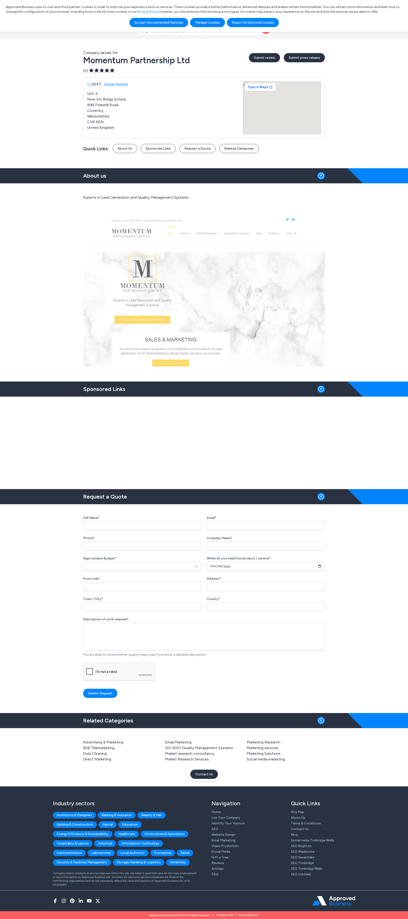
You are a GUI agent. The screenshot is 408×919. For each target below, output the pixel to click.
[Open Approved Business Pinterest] (72, 900)
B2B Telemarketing (99, 748)
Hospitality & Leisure (73, 843)
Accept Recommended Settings (158, 23)
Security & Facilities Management (82, 862)
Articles (218, 869)
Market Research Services (187, 759)
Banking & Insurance (117, 815)
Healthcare (126, 834)
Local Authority (132, 853)
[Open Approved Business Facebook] (55, 900)
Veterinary (178, 862)
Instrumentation (69, 853)
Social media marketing (266, 759)
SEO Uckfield (301, 874)
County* (213, 599)
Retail (185, 853)
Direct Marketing (97, 759)
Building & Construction (75, 824)
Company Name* (219, 538)
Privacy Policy (148, 12)
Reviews (218, 863)
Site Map (297, 812)
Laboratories (101, 853)
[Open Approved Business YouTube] (89, 900)
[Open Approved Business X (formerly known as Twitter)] (97, 900)
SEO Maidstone (302, 852)
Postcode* (91, 579)
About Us (125, 149)
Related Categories (239, 149)
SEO (215, 829)
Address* (214, 579)
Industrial (105, 843)
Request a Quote (197, 149)
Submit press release (304, 58)
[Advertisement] (204, 441)
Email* (211, 518)
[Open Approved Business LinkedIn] (80, 900)
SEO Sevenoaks (302, 857)
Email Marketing (178, 742)
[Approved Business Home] (333, 901)
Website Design (223, 835)
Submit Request (100, 693)
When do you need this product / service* (239, 558)
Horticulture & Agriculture (164, 834)
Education (130, 824)
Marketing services (262, 748)
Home (216, 812)
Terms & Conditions (306, 823)
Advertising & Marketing (103, 742)
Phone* (89, 538)
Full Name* (91, 518)
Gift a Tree (220, 857)
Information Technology (140, 843)
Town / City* (93, 599)
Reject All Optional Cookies (253, 23)
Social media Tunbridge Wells (312, 840)
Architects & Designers (74, 815)
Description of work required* (106, 619)
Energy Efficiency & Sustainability (83, 834)
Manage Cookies (207, 23)
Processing (162, 853)
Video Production (225, 846)
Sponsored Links (158, 149)
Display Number (116, 84)
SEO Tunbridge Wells (306, 869)
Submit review (264, 58)
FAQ (215, 874)
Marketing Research (263, 742)
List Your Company (226, 818)
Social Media (221, 852)
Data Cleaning (95, 753)
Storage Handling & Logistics (139, 862)
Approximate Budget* (99, 558)
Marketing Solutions (263, 753)
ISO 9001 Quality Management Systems (199, 748)
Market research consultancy (189, 753)
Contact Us (204, 774)
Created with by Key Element (238, 915)
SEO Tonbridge (302, 863)
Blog (294, 835)
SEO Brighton (301, 846)
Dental (107, 824)
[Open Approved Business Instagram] (63, 900)
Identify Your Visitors (228, 823)
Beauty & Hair (151, 815)
